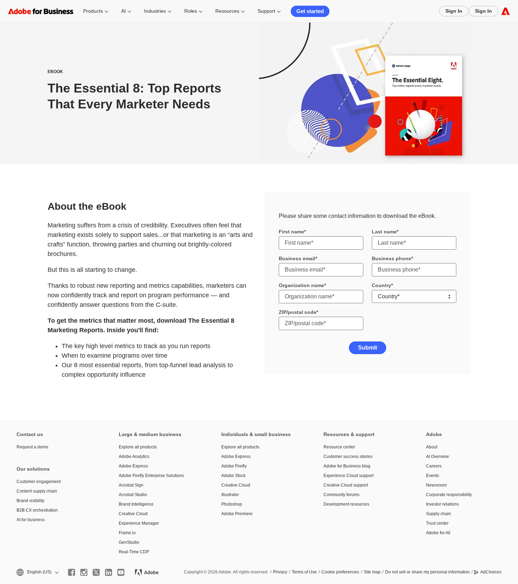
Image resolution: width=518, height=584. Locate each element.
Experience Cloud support (348, 475)
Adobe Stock (233, 475)
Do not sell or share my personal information (427, 572)
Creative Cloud (133, 513)
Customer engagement (39, 481)
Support (266, 11)
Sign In (453, 11)
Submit (367, 348)
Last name (384, 231)
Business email (297, 258)
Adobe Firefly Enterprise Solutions (151, 475)
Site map (372, 572)
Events (432, 475)
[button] (37, 572)
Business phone (391, 258)
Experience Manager (139, 523)
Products (93, 11)
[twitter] (96, 572)
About (431, 447)
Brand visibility (30, 500)
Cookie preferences (340, 572)
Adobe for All (438, 532)
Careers (434, 466)
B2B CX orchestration (37, 510)
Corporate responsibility (449, 494)
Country (381, 285)
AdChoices (490, 572)
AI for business (31, 519)
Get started (310, 11)
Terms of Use (304, 572)
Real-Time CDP (134, 551)
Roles (190, 11)
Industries (155, 11)
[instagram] (83, 572)
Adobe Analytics (134, 456)
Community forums (341, 494)
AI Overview (437, 456)
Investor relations (442, 504)
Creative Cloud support (345, 485)
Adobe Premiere (237, 513)
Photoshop (231, 504)
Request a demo (32, 447)
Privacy (280, 572)
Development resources (346, 504)
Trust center (437, 523)
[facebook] (71, 572)
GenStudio (129, 542)
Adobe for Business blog (346, 466)
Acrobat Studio (133, 494)
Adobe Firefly (234, 466)
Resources (227, 11)
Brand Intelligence (136, 504)
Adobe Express (133, 466)
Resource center (339, 447)
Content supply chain (37, 491)
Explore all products (138, 447)
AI (123, 11)
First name (291, 231)
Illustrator (230, 494)
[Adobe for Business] (505, 11)
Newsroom (436, 485)
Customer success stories (347, 456)
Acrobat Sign (131, 485)
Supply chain (438, 513)
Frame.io (127, 532)
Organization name (301, 285)
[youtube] (120, 572)
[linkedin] (108, 572)
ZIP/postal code (297, 312)
